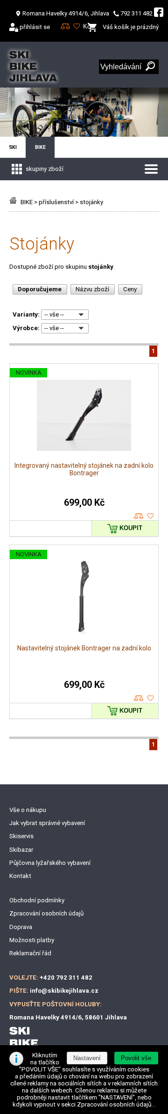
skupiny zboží (43, 168)
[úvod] (14, 202)
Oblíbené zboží (76, 26)
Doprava (20, 926)
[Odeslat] (150, 67)
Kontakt (20, 875)
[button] (136, 1058)
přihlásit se (35, 26)
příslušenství (56, 202)
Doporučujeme (40, 289)
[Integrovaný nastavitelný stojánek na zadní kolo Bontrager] (84, 414)
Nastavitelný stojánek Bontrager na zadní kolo (84, 648)
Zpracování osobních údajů (46, 913)
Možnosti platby (31, 940)
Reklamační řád (30, 953)
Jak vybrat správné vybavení (47, 822)
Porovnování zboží (65, 26)
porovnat (139, 516)
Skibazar (21, 849)
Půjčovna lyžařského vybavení (50, 862)
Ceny (130, 289)
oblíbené (150, 516)
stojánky (91, 202)
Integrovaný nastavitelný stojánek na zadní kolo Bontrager (84, 469)
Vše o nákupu (27, 809)
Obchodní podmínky (36, 900)
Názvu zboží (92, 289)
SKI (13, 147)
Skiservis (21, 836)
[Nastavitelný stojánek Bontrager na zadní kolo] (84, 596)
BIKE (27, 202)
